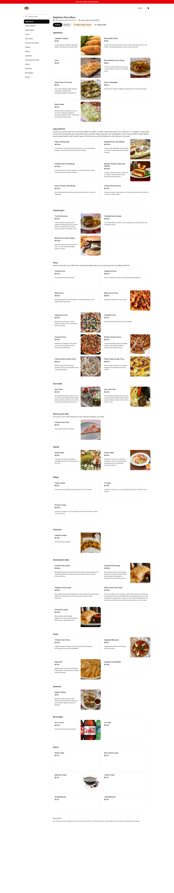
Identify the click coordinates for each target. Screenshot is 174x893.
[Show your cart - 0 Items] (148, 8)
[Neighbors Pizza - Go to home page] (26, 8)
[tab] (57, 25)
